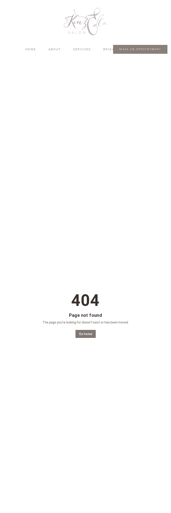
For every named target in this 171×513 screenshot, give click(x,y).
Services (82, 49)
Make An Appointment (140, 49)
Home (31, 49)
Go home (85, 334)
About (55, 49)
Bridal (110, 49)
